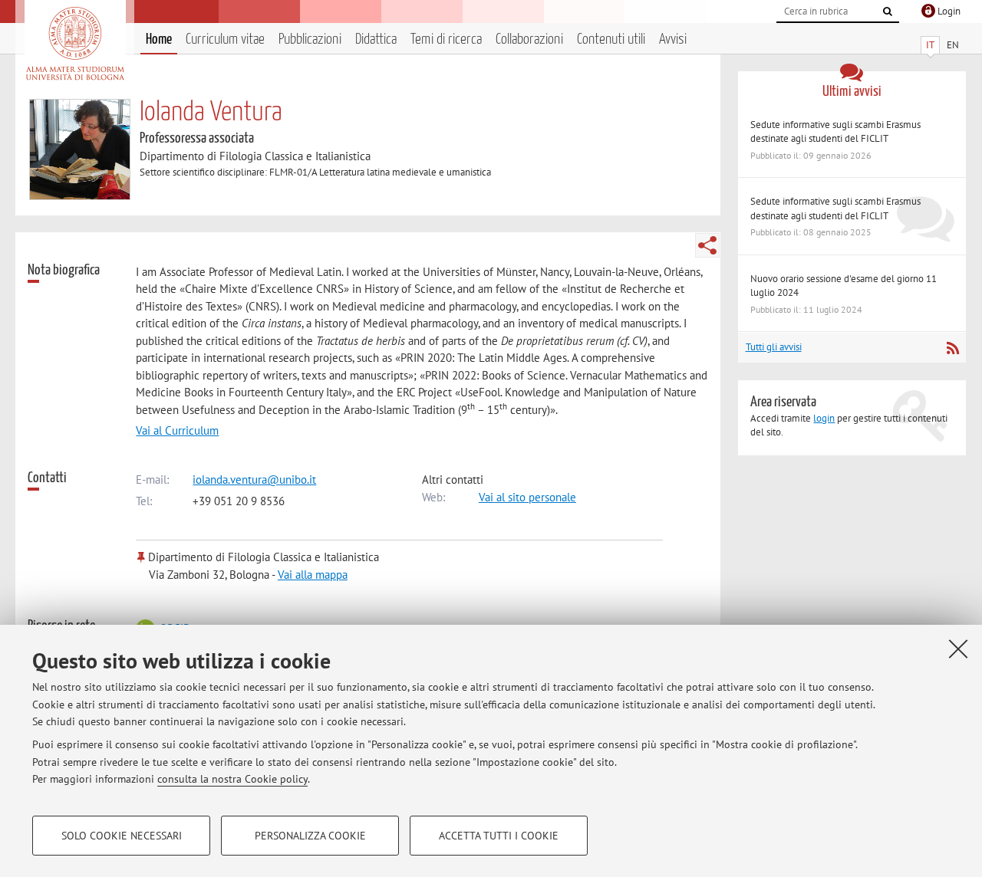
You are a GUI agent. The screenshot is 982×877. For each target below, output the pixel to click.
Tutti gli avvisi (774, 346)
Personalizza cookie (310, 836)
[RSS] (952, 348)
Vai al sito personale (527, 497)
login (824, 418)
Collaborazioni (529, 39)
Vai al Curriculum (177, 430)
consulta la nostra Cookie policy (232, 779)
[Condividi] (707, 245)
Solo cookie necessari (121, 836)
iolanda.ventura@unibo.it (254, 479)
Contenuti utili (611, 39)
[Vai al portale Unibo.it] (74, 43)
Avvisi (673, 39)
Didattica (376, 39)
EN (953, 44)
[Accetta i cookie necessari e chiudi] (958, 648)
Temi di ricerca (446, 39)
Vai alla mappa (313, 574)
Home (159, 39)
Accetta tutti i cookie (499, 836)
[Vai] (887, 11)
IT (930, 44)
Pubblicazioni (309, 39)
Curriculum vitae (225, 39)
